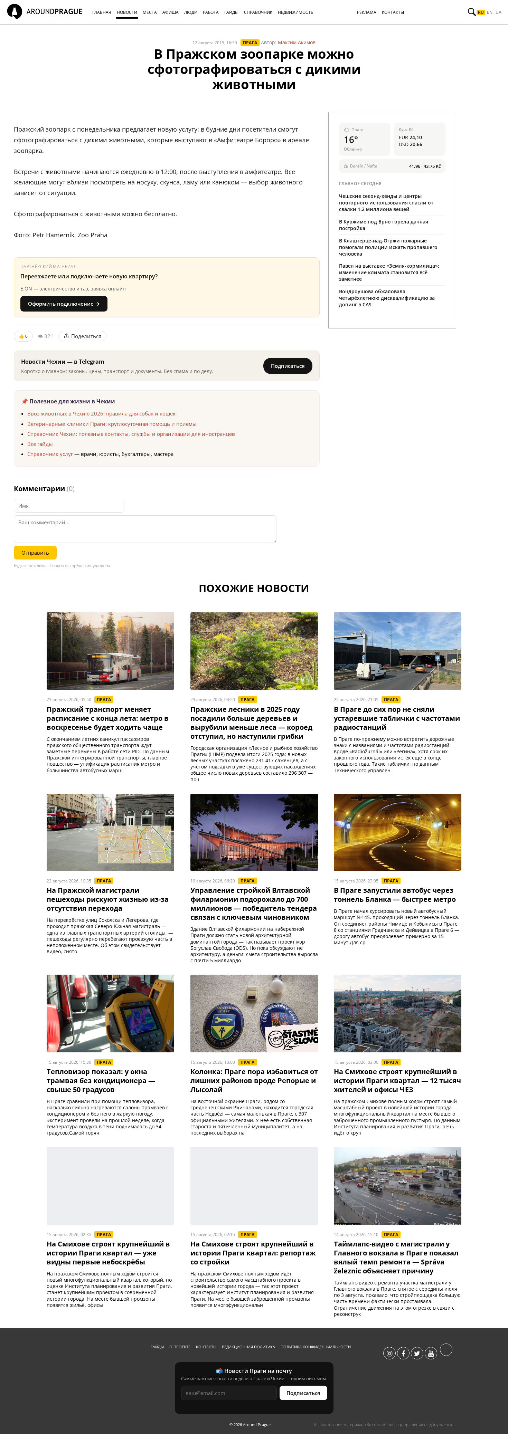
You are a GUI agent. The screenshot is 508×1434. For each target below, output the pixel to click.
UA (498, 12)
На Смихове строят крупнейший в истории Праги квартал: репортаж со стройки (253, 1253)
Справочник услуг (50, 453)
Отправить (35, 552)
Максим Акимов (297, 42)
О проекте (179, 1346)
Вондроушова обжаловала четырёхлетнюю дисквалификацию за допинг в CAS (387, 298)
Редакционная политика (248, 1346)
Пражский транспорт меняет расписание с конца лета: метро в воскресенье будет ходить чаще (108, 718)
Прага (250, 43)
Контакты (206, 1346)
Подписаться (288, 365)
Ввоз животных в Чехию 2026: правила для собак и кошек (101, 413)
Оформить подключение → (64, 303)
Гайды (157, 1346)
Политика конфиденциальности (316, 1346)
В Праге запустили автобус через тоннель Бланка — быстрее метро (395, 895)
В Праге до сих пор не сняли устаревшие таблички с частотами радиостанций (397, 718)
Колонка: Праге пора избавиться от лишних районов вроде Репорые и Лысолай (254, 1080)
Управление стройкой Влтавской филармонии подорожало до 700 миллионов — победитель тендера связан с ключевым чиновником (253, 904)
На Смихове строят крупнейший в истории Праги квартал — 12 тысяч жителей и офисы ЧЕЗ (397, 1080)
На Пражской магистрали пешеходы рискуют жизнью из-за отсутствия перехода (108, 899)
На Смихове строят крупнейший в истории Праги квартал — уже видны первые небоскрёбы (108, 1253)
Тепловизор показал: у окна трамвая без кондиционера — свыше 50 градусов (101, 1080)
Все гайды (40, 443)
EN (489, 12)
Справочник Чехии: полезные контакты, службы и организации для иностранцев (131, 433)
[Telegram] (446, 1353)
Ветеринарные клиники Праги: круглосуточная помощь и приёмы (112, 423)
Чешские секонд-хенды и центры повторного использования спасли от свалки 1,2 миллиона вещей (386, 202)
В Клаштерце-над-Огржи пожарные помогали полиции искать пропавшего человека (388, 247)
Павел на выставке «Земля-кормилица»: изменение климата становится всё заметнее (389, 272)
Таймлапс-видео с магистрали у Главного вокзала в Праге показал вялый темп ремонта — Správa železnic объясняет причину (396, 1257)
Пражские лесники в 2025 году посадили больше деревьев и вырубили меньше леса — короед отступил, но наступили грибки (251, 723)
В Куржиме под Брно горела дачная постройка (383, 224)
